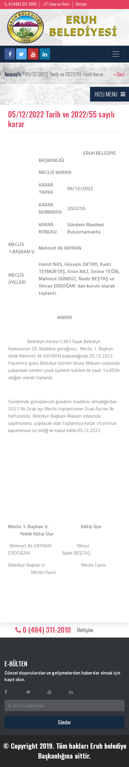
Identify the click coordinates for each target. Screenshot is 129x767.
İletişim (81, 4)
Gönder (64, 722)
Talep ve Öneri (58, 4)
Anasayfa (12, 74)
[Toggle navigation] (115, 54)
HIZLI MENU (105, 94)
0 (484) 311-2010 (22, 4)
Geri (120, 74)
